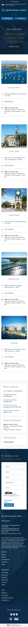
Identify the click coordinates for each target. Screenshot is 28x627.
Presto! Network (8, 442)
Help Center (4, 577)
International (4, 561)
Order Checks (6, 572)
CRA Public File (5, 600)
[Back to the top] (25, 516)
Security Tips (4, 574)
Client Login (21, 18)
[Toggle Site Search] (12, 14)
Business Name (9, 482)
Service (8, 487)
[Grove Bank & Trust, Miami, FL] (14, 10)
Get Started (7, 18)
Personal (3, 554)
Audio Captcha (7, 500)
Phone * (8, 472)
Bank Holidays (4, 579)
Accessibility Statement (7, 597)
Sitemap (3, 584)
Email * (7, 477)
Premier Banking (5, 559)
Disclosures (4, 592)
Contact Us (9, 505)
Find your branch (14, 1)
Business (3, 557)
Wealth (3, 564)
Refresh (6, 502)
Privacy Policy (4, 595)
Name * (8, 466)
